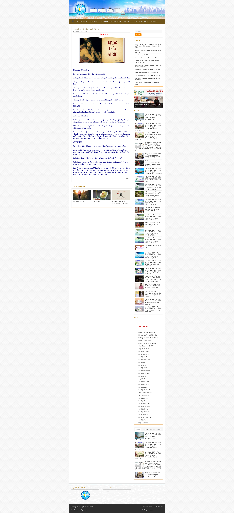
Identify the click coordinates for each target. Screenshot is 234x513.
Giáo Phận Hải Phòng (144, 359)
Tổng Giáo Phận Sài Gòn (145, 392)
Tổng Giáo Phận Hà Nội (144, 348)
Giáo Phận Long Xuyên (144, 417)
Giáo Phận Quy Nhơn (143, 384)
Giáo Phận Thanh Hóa (144, 373)
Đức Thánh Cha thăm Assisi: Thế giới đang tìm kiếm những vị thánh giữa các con (153, 155)
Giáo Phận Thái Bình (143, 365)
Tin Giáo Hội (103, 21)
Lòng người (96, 201)
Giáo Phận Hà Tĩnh (143, 362)
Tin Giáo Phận (93, 21)
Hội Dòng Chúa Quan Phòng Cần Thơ (148, 338)
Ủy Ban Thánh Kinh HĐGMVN (146, 346)
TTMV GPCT (153, 21)
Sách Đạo (77, 31)
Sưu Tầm (126, 21)
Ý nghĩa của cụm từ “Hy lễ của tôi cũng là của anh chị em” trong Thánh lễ (152, 224)
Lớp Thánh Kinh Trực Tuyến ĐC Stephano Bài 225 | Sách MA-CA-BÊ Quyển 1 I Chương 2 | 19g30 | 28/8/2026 (148, 117)
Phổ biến (145, 429)
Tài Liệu (134, 21)
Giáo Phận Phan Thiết (144, 406)
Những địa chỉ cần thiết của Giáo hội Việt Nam (148, 75)
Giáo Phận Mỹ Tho (143, 414)
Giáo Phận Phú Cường (144, 412)
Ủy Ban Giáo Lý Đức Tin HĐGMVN (147, 343)
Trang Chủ (72, 21)
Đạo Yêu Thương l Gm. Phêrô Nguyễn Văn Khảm (120, 202)
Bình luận (152, 429)
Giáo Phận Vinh (142, 376)
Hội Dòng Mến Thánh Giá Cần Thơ (147, 335)
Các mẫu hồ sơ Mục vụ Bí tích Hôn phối (146, 58)
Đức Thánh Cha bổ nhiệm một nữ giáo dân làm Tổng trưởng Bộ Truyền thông (152, 285)
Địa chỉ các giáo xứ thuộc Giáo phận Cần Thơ (147, 69)
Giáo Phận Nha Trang (144, 403)
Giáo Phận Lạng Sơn (143, 351)
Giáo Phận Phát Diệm (144, 370)
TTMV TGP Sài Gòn (143, 395)
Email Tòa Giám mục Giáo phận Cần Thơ (146, 72)
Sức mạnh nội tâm (79, 201)
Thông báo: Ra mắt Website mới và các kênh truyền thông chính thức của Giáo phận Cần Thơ (148, 46)
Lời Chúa (78, 21)
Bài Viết (119, 21)
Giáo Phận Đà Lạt (143, 401)
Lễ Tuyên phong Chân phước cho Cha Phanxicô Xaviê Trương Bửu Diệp (153, 209)
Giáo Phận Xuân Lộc (143, 409)
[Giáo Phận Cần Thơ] (117, 9)
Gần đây (138, 429)
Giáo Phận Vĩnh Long (144, 420)
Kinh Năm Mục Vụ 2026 (141, 55)
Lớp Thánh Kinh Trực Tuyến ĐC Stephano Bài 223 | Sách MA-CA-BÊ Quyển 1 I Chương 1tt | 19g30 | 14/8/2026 (148, 136)
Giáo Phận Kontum (143, 387)
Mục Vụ (85, 21)
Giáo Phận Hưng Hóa (144, 354)
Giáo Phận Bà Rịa (143, 398)
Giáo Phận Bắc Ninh (143, 357)
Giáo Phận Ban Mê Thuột (145, 390)
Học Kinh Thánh (143, 21)
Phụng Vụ (112, 21)
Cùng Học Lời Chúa (143, 422)
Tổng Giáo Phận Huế (143, 379)
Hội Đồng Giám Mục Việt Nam (146, 340)
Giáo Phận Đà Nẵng (143, 381)
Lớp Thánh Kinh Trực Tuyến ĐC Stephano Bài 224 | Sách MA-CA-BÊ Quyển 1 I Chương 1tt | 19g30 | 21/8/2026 (148, 127)
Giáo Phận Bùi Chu (143, 368)
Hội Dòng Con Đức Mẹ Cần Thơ (146, 332)
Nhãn (159, 429)
